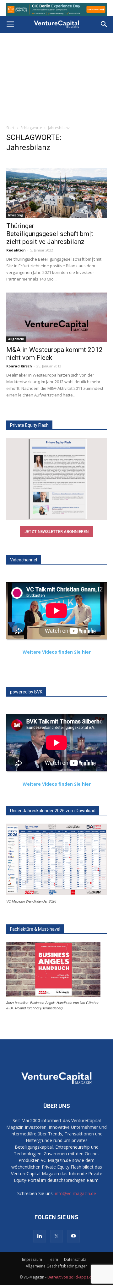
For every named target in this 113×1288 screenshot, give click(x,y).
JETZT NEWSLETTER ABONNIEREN (56, 531)
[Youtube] (73, 1236)
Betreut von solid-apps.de (70, 1277)
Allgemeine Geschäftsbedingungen (57, 1266)
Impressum (32, 1259)
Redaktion (16, 250)
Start (10, 127)
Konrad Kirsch (19, 366)
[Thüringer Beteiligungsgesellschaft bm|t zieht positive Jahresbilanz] (56, 193)
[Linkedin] (39, 1236)
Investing (15, 215)
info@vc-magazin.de (75, 1193)
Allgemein (16, 339)
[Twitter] (56, 1236)
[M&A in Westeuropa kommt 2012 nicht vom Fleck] (56, 317)
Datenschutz (75, 1259)
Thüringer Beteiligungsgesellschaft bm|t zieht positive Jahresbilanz (49, 233)
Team (53, 1259)
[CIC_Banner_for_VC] (56, 9)
